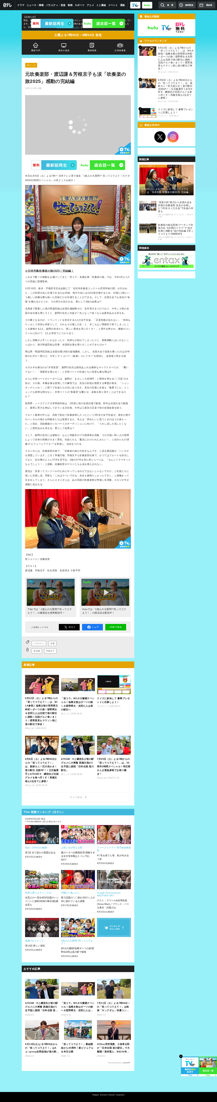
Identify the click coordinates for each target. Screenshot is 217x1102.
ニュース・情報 (35, 5)
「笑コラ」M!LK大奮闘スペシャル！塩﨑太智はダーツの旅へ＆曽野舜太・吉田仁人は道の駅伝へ (78, 1007)
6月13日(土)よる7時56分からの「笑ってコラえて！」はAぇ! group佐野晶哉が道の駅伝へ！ (42, 1048)
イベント (113, 5)
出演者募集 (120, 50)
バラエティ (39, 643)
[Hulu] (104, 23)
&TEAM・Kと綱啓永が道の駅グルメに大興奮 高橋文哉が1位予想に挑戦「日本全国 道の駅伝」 (41, 1007)
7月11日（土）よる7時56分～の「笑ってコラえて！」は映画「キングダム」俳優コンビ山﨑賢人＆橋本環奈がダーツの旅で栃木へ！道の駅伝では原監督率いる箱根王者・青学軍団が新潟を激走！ (113, 1007)
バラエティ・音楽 (56, 5)
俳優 (52, 643)
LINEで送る (116, 627)
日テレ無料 (180, 28)
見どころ (31, 65)
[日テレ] (7, 5)
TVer (54, 165)
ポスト (72, 627)
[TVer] (135, 5)
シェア (95, 627)
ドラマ (21, 5)
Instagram (173, 137)
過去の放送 (64, 50)
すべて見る (76, 797)
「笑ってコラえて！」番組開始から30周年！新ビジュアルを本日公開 (77, 1048)
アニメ (90, 5)
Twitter (160, 137)
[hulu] (147, 5)
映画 (70, 5)
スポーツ (80, 5)
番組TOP (35, 50)
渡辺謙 (37, 651)
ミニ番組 (101, 5)
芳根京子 (50, 651)
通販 (122, 5)
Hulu (102, 165)
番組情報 (92, 50)
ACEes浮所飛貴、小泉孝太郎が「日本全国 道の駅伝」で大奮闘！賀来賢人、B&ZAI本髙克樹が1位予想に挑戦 (113, 1048)
